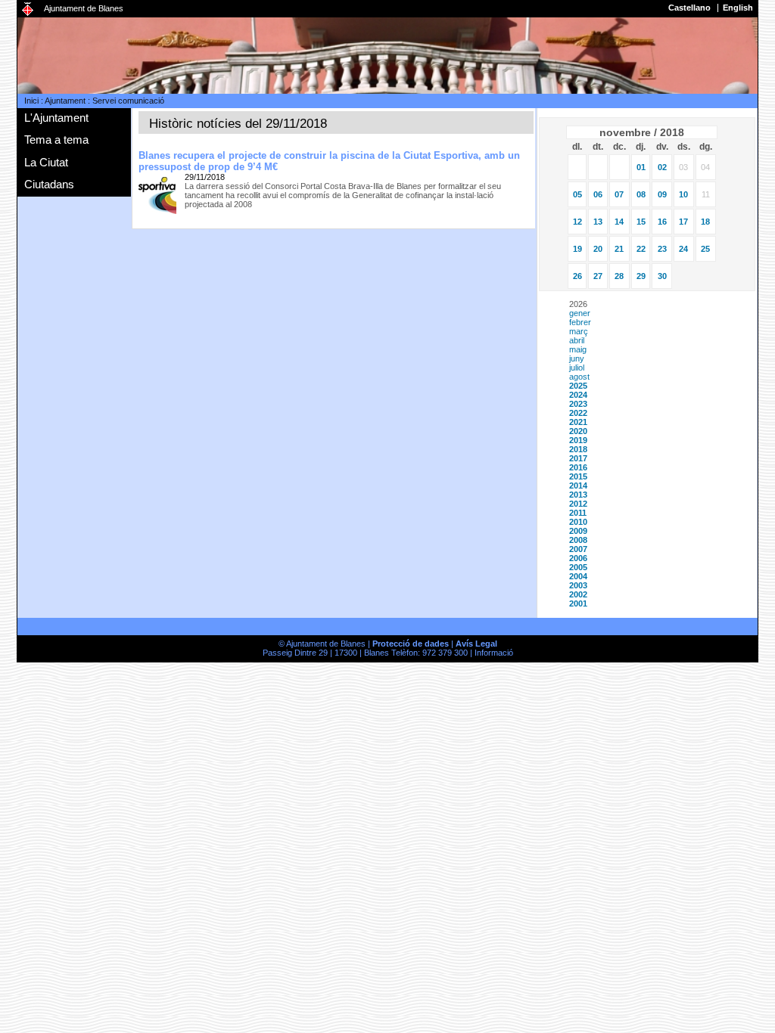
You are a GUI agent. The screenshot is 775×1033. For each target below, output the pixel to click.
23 (662, 248)
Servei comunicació (128, 100)
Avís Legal (476, 643)
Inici (31, 100)
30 (662, 276)
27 (597, 276)
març (578, 331)
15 (641, 221)
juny (576, 358)
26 (577, 276)
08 (641, 194)
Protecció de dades (410, 643)
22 (641, 248)
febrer (580, 322)
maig (578, 349)
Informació (494, 652)
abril (576, 340)
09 (662, 194)
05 (577, 194)
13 (597, 221)
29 (641, 276)
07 (619, 194)
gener (579, 313)
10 (683, 194)
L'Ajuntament (56, 117)
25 (705, 248)
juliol (576, 367)
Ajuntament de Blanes (83, 8)
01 (641, 167)
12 (577, 221)
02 (662, 167)
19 (577, 248)
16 (662, 221)
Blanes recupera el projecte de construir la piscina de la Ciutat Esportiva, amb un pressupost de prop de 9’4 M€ (329, 161)
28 (619, 276)
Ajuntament (65, 100)
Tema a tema (56, 139)
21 (619, 248)
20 (597, 248)
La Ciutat (46, 162)
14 (619, 221)
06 (597, 194)
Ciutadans (49, 184)
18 (705, 221)
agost (579, 376)
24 (683, 248)
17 (683, 221)
